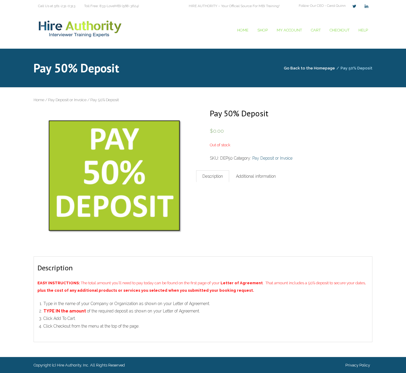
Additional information (256, 176)
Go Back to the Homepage (309, 68)
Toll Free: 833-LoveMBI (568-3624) (111, 6)
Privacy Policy (357, 365)
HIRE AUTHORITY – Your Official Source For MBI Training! (234, 6)
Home (39, 100)
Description (212, 176)
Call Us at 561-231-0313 (56, 6)
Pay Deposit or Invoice (67, 100)
